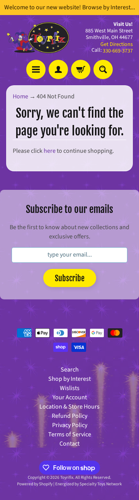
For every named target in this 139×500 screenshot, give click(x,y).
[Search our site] (103, 69)
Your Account (70, 397)
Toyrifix (66, 477)
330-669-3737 (118, 51)
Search (70, 369)
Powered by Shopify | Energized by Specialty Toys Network (69, 484)
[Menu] (36, 69)
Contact (69, 443)
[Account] (58, 69)
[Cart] (80, 69)
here (50, 151)
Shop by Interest (69, 379)
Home (20, 96)
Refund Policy (69, 416)
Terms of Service (69, 434)
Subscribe (70, 278)
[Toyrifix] (38, 37)
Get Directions (116, 44)
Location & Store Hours (69, 406)
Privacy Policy (69, 425)
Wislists (70, 388)
